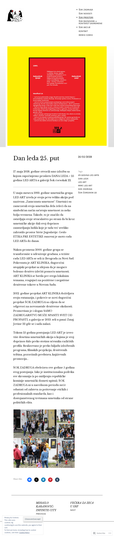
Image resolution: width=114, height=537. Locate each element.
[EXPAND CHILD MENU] (76, 9)
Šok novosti (85, 13)
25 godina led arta (88, 175)
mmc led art (85, 185)
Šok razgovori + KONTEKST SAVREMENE (90, 22)
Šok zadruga (86, 9)
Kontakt (83, 31)
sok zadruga (85, 189)
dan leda (83, 178)
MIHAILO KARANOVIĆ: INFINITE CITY (46, 508)
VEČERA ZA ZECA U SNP (82, 506)
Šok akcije (84, 27)
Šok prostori (86, 17)
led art (82, 182)
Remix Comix (86, 35)
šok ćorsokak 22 (87, 192)
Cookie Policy (24, 533)
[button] (34, 423)
